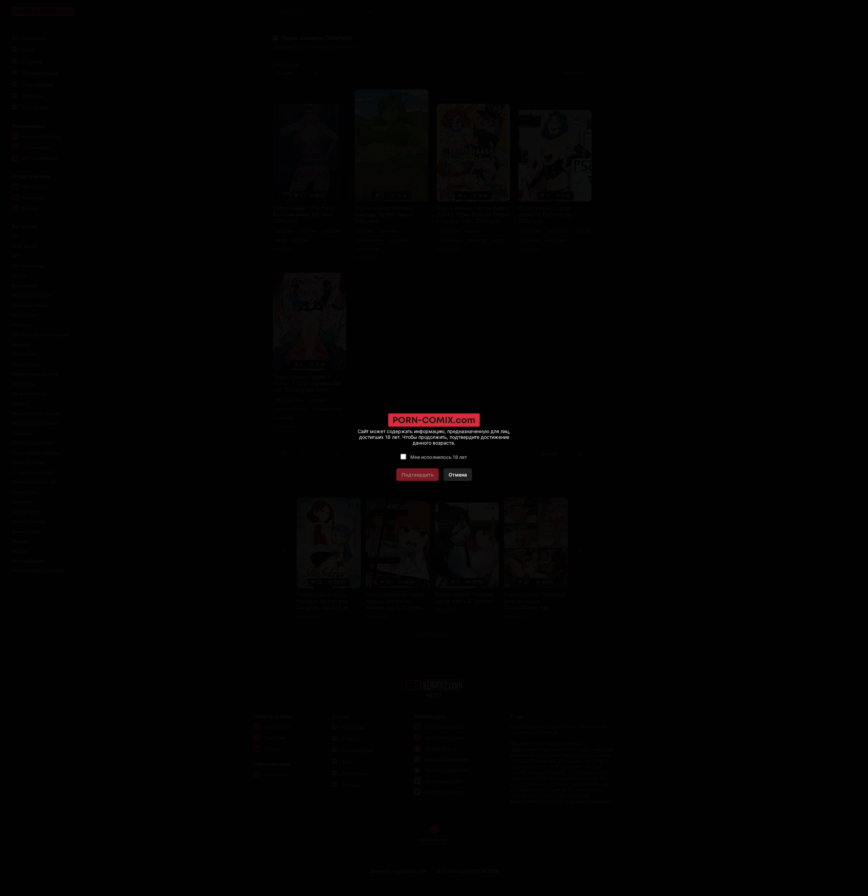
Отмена (458, 475)
